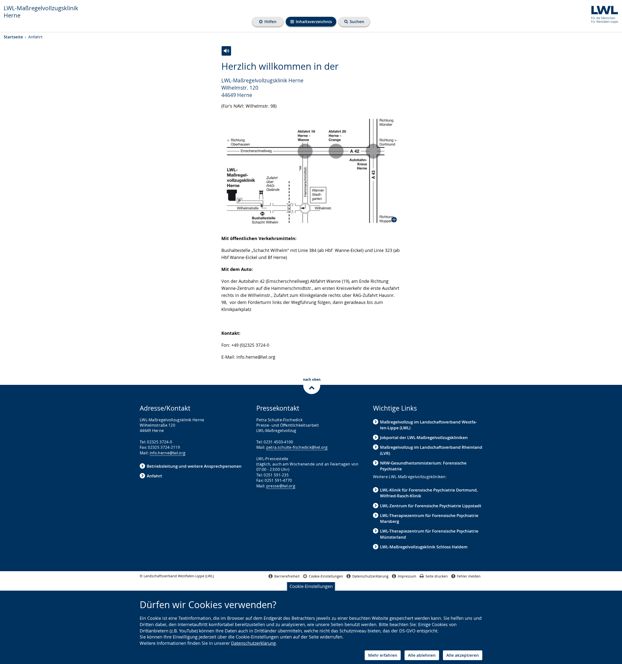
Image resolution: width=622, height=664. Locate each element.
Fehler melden (469, 576)
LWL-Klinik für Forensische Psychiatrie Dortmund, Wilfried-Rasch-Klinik (429, 493)
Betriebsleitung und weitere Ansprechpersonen (194, 466)
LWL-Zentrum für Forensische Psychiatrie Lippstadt (430, 506)
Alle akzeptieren (462, 655)
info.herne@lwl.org (167, 453)
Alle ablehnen (422, 655)
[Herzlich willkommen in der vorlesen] (226, 51)
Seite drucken (436, 576)
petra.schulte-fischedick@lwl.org (297, 447)
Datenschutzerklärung (253, 643)
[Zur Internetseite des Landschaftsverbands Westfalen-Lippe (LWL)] (602, 13)
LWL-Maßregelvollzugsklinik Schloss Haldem (423, 547)
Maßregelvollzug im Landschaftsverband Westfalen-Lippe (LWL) (428, 425)
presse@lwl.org (280, 486)
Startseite (13, 37)
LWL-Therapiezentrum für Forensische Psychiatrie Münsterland (429, 534)
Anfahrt (154, 476)
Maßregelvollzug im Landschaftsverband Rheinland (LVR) (431, 450)
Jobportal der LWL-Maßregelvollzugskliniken (424, 437)
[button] (311, 170)
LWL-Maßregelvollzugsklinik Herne (41, 11)
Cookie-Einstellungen (311, 586)
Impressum (407, 576)
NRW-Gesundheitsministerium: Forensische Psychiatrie (423, 466)
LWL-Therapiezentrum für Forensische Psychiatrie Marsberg (429, 518)
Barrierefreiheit (287, 576)
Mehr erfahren (382, 655)
